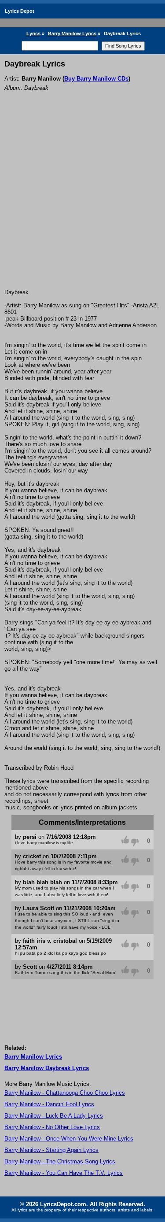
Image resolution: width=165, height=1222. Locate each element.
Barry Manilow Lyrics (72, 33)
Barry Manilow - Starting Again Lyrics (51, 1150)
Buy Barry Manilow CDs (96, 78)
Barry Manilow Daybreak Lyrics (46, 1068)
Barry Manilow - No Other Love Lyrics (52, 1127)
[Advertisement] (82, 201)
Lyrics (33, 33)
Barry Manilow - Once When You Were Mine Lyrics (68, 1138)
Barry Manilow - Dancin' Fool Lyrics (49, 1104)
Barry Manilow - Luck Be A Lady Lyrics (53, 1115)
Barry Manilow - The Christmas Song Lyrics (59, 1161)
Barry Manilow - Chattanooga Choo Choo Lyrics (64, 1092)
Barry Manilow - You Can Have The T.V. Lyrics (63, 1173)
